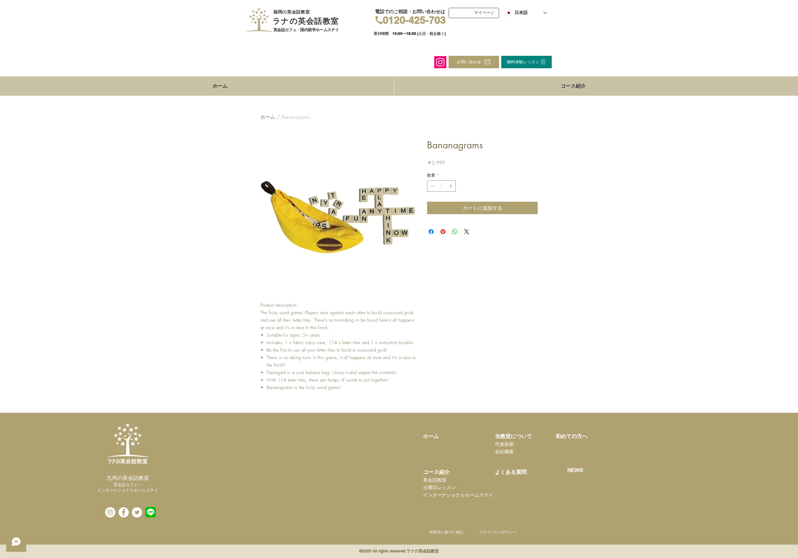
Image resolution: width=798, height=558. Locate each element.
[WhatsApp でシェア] (455, 231)
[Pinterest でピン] (443, 231)
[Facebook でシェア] (431, 231)
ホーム (267, 116)
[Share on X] (466, 231)
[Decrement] (431, 186)
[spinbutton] (441, 186)
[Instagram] (440, 62)
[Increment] (451, 186)
